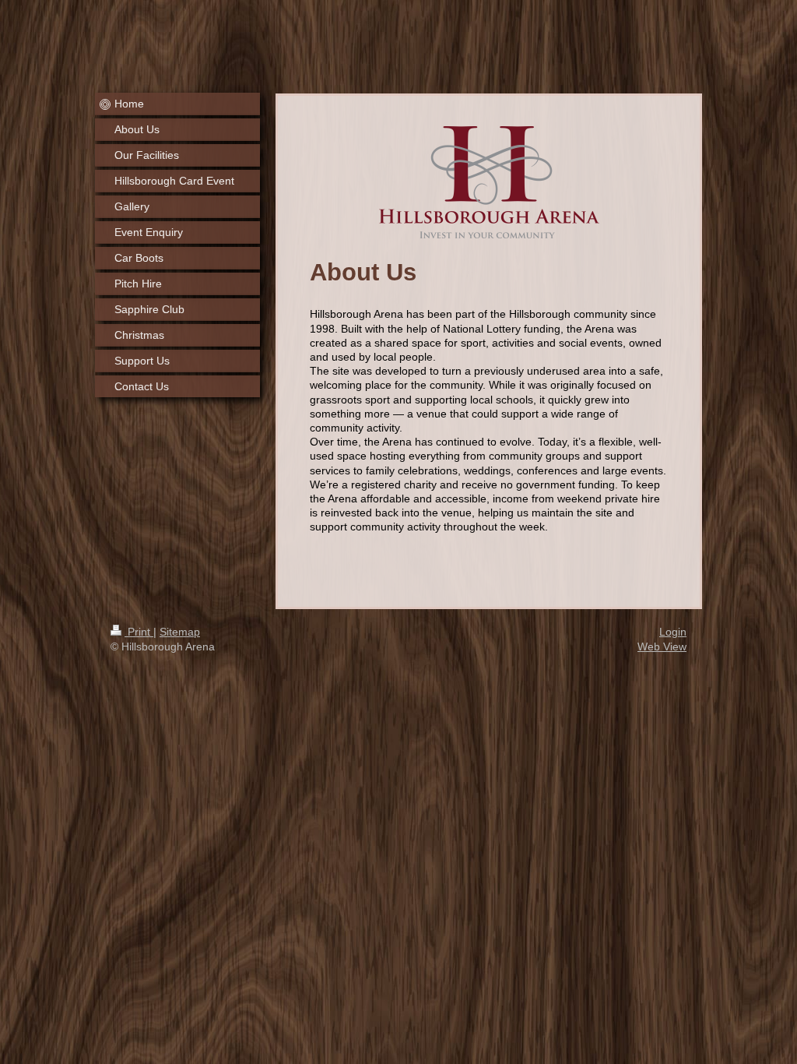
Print (139, 631)
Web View (661, 646)
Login (672, 631)
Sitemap (180, 631)
